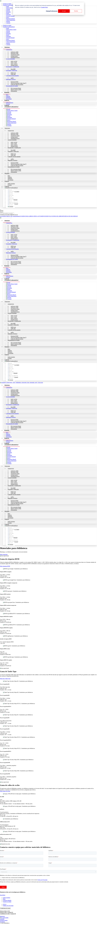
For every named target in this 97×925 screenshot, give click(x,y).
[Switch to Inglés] (8, 109)
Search (1, 210)
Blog (7, 94)
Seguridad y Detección (11, 70)
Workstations (14, 91)
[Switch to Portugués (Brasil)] (11, 121)
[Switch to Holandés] (9, 114)
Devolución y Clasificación (12, 66)
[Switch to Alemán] (8, 112)
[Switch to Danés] (8, 116)
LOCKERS (3, 216)
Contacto (6, 105)
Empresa (6, 100)
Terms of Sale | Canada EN (6, 912)
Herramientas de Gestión (12, 86)
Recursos (6, 92)
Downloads (9, 98)
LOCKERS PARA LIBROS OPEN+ (28, 216)
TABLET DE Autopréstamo (12, 216)
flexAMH (13, 69)
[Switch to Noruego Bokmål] (11, 118)
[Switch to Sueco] (8, 120)
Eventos (8, 104)
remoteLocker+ (14, 65)
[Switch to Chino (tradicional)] (11, 122)
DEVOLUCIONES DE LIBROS (55, 216)
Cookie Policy (44, 7)
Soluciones (7, 47)
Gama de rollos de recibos (17, 84)
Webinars (8, 97)
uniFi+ (12, 78)
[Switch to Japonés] (8, 124)
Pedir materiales (4, 554)
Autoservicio (9, 49)
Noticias (8, 96)
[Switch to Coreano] (8, 125)
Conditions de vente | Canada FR (8, 913)
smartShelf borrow (15, 57)
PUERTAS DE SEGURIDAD (70, 216)
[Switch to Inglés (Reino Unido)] (12, 110)
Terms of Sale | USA (5, 911)
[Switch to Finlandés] (9, 117)
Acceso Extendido (10, 58)
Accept (64, 11)
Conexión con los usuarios (12, 75)
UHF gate (13, 74)
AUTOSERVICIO (42, 216)
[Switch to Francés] (8, 113)
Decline (76, 11)
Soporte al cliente (7, 3)
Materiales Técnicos (11, 79)
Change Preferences (51, 11)
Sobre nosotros (9, 102)
